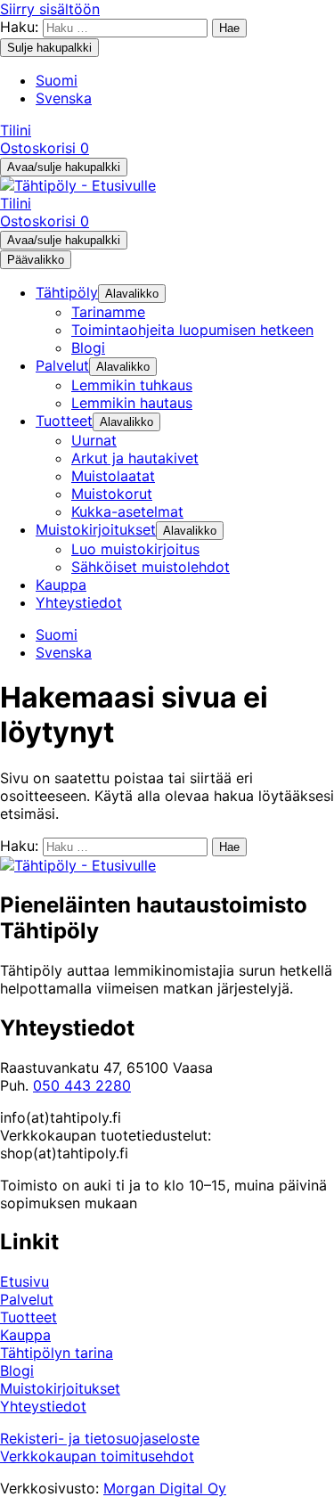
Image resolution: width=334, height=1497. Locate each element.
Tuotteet (28, 1317)
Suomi (56, 80)
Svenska (64, 98)
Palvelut (26, 1299)
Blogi (17, 1370)
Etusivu (24, 1281)
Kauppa (25, 1335)
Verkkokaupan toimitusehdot (97, 1456)
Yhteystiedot (43, 1406)
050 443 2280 (82, 1085)
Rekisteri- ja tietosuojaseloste (100, 1438)
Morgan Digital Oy (164, 1488)
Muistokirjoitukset (60, 1388)
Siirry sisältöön (50, 9)
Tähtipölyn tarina (56, 1353)
